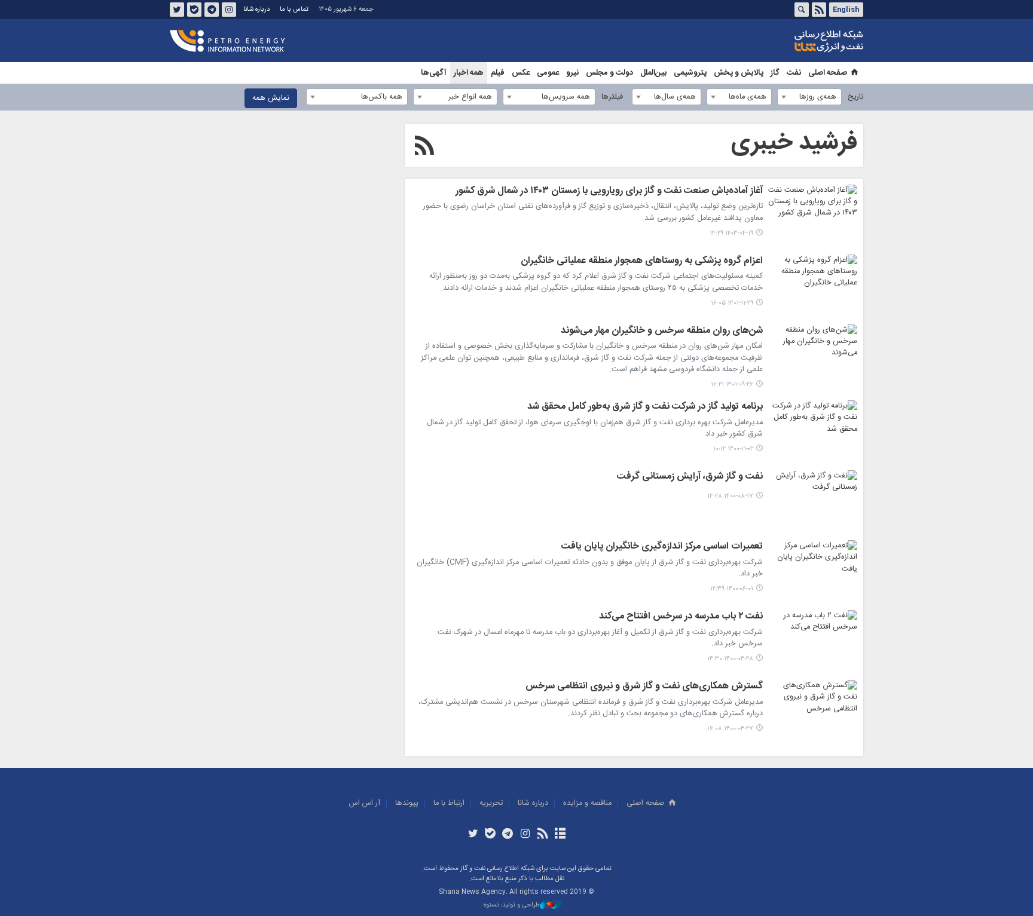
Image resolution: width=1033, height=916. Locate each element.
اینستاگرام (229, 9)
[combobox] (809, 96)
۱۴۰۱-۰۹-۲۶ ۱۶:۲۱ (732, 384)
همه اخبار (469, 72)
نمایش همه (270, 98)
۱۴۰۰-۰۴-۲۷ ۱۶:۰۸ (730, 728)
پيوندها (406, 803)
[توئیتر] (472, 835)
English (846, 10)
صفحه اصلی (827, 72)
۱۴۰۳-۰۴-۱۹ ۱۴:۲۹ (731, 233)
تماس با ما (294, 9)
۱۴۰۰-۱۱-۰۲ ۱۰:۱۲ (733, 449)
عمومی (548, 72)
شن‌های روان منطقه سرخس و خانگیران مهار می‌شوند (662, 331)
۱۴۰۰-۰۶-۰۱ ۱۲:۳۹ (731, 589)
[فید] (542, 835)
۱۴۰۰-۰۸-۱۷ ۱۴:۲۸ (730, 496)
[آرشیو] (559, 835)
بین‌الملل (653, 72)
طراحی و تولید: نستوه (512, 905)
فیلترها (612, 97)
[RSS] (424, 147)
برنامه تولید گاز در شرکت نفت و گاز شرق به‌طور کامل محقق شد (645, 407)
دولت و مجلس (609, 72)
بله (194, 9)
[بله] (490, 835)
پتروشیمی (690, 72)
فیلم (498, 72)
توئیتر (177, 9)
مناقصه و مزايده (587, 803)
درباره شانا (256, 9)
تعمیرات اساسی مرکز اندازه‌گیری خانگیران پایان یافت (662, 547)
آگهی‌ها (434, 72)
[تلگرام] (507, 835)
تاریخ (855, 97)
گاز (775, 72)
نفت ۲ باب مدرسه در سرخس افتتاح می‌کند (681, 617)
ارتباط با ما (448, 803)
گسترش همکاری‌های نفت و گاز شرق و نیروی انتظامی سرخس (644, 687)
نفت (794, 72)
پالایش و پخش (738, 72)
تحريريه (491, 803)
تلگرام (211, 9)
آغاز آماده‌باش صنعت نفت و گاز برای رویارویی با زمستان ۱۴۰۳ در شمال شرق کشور (609, 192)
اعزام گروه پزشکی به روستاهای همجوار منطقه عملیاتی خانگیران (642, 262)
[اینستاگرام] (525, 835)
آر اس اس (364, 803)
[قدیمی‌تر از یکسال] (812, 214)
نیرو (572, 72)
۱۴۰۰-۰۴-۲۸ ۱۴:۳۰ (730, 658)
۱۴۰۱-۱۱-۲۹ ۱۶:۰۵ (732, 303)
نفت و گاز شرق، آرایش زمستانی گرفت (690, 477)
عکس (521, 72)
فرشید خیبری (794, 143)
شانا (788, 41)
